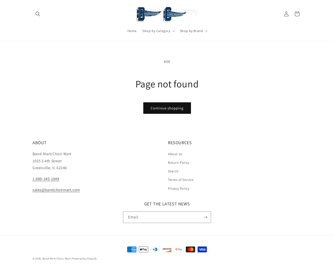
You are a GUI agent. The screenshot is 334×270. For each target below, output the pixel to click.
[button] (38, 14)
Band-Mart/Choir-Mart (57, 258)
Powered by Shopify (84, 258)
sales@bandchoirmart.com (56, 189)
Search (173, 171)
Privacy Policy (178, 188)
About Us (175, 154)
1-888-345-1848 (46, 178)
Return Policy (178, 162)
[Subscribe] (205, 217)
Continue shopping (167, 108)
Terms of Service (181, 179)
